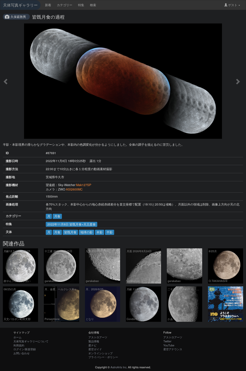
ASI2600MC (74, 189)
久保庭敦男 (18, 16)
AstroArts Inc (118, 367)
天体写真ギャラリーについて (30, 341)
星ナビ (92, 345)
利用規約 (18, 345)
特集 (81, 5)
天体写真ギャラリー (20, 5)
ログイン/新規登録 (24, 349)
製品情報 (93, 341)
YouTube (168, 345)
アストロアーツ (97, 337)
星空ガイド (95, 349)
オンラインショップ (100, 353)
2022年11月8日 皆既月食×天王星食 (71, 224)
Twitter (167, 341)
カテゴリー (64, 5)
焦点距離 (12, 196)
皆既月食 (70, 232)
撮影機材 (12, 185)
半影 (109, 232)
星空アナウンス (172, 349)
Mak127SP (83, 185)
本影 (99, 232)
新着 (48, 5)
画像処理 (12, 204)
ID (7, 153)
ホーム (17, 337)
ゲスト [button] (232, 5)
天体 (9, 232)
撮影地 (10, 177)
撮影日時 (12, 161)
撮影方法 (12, 169)
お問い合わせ (21, 353)
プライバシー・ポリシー (103, 357)
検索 (93, 5)
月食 (57, 216)
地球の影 (86, 232)
